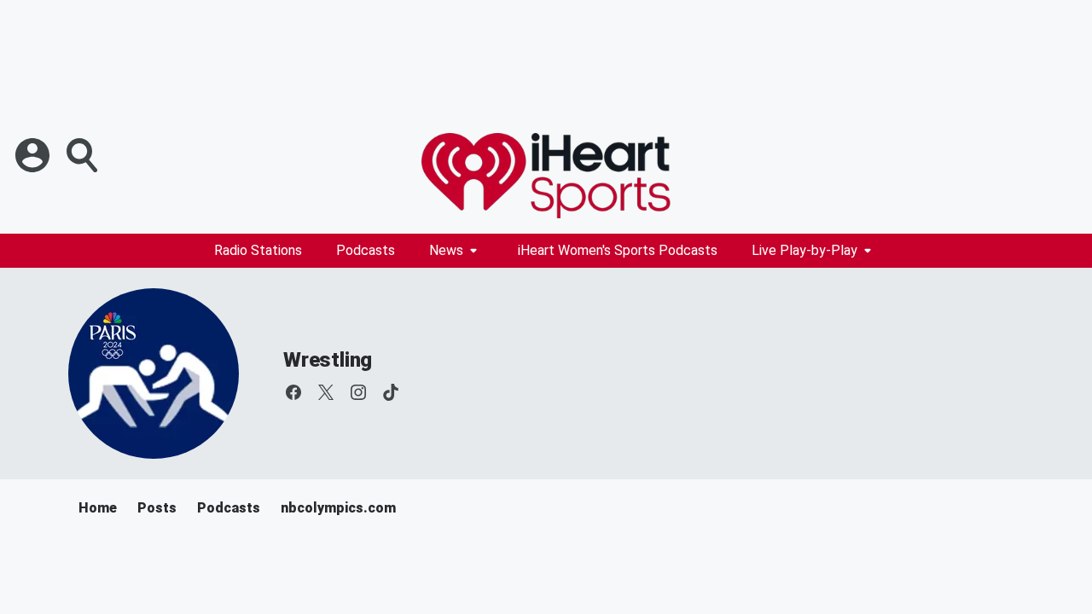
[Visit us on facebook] (293, 392)
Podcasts (365, 250)
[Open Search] (84, 155)
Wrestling (327, 360)
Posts (157, 508)
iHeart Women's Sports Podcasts (617, 250)
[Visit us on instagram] (358, 392)
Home (97, 508)
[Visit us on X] (326, 392)
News (446, 250)
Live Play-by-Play (804, 250)
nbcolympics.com (338, 508)
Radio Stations (258, 250)
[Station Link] (546, 175)
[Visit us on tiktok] (390, 392)
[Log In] (34, 155)
